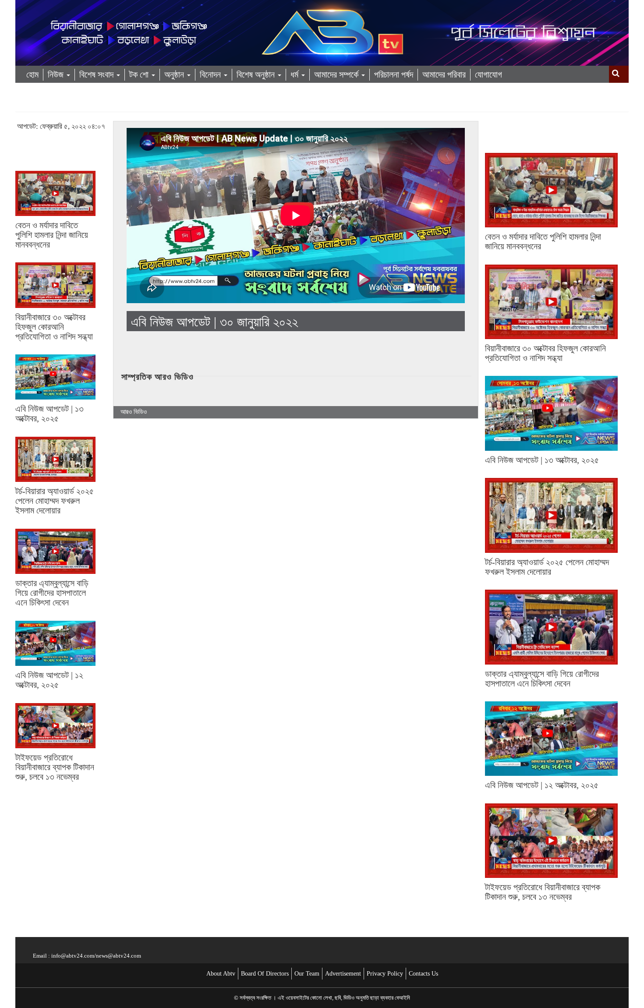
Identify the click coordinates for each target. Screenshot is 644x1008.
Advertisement (343, 973)
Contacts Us (423, 973)
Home (27, 103)
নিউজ (57, 74)
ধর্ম (295, 74)
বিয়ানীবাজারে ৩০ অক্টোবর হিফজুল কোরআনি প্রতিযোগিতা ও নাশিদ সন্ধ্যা (54, 326)
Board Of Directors (265, 973)
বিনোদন (211, 74)
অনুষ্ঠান (175, 74)
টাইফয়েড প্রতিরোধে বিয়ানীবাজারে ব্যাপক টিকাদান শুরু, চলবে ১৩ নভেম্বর (54, 767)
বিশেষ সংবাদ (97, 74)
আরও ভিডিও (133, 411)
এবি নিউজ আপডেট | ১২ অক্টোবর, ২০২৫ (49, 680)
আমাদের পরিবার (444, 74)
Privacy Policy (385, 973)
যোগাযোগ (488, 74)
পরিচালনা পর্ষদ (393, 74)
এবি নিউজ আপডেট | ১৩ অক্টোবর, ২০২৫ (49, 413)
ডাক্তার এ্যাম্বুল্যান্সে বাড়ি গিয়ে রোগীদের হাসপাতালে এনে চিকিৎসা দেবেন (51, 592)
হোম (32, 74)
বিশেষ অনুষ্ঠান (257, 74)
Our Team (306, 973)
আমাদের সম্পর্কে (337, 74)
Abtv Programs (72, 103)
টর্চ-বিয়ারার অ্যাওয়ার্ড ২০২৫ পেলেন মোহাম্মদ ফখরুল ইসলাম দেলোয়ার (54, 500)
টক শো (140, 74)
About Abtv (220, 973)
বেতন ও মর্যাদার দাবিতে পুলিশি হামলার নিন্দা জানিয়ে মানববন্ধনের (51, 234)
